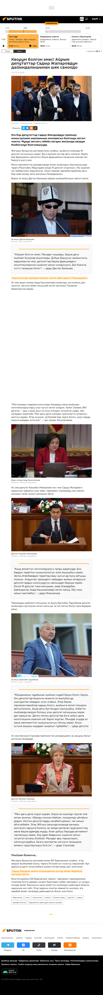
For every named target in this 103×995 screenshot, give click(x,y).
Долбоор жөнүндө (9, 960)
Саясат (47, 897)
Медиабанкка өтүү (40, 123)
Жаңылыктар (17, 897)
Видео (86, 938)
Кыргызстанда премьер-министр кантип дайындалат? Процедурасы (49, 277)
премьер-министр (19, 903)
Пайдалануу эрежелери (28, 960)
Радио (28, 938)
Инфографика (73, 938)
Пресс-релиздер (62, 960)
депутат (71, 897)
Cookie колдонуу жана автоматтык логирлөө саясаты (41, 964)
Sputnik (16, 123)
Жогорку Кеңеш (59, 897)
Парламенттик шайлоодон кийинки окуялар (45, 903)
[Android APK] (9, 972)
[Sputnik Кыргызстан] (13, 21)
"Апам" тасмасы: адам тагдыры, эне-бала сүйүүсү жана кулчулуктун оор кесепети (22, 41)
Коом (27, 897)
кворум (79, 897)
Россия (38, 938)
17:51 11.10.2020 (18, 72)
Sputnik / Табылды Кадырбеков (24, 482)
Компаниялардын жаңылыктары (84, 960)
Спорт (60, 938)
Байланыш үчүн (47, 960)
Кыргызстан (37, 897)
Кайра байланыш (72, 964)
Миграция (49, 938)
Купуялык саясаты (9, 964)
